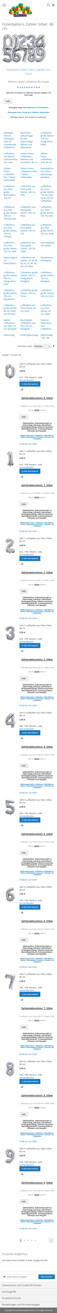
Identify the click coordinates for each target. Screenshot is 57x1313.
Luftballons (35, 112)
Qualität (32, 117)
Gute (26, 117)
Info (8, 101)
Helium (21, 117)
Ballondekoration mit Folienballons (35, 108)
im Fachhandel (40, 117)
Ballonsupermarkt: (15, 112)
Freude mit (26, 112)
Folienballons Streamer (35, 437)
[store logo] (20, 9)
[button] (22, 389)
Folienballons (44, 112)
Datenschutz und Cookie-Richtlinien (21, 1285)
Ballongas (14, 117)
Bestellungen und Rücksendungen (21, 1304)
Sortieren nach (25, 346)
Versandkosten (26, 380)
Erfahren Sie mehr (28, 444)
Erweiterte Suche (11, 1298)
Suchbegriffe (9, 1291)
